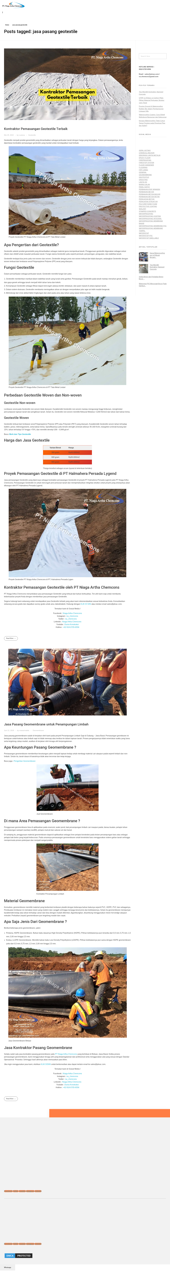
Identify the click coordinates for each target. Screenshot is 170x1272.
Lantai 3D (143, 182)
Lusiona (22, 135)
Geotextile (32, 135)
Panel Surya (144, 187)
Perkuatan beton (146, 199)
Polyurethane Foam (148, 204)
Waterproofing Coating (150, 216)
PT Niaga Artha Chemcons (66, 1054)
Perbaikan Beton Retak (149, 197)
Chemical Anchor (146, 153)
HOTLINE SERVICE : (147, 67)
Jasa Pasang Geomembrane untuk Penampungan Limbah (46, 724)
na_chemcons (72, 616)
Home (7, 25)
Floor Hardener (146, 165)
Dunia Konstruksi (72, 624)
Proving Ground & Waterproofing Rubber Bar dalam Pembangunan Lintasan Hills (151, 108)
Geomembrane (38, 730)
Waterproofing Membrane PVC (153, 226)
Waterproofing (146, 214)
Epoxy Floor (144, 158)
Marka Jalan (144, 184)
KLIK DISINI (46, 1064)
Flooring (143, 167)
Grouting (143, 180)
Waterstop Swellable (149, 238)
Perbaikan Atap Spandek (149, 189)
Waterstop (144, 233)
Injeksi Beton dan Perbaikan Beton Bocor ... (151, 278)
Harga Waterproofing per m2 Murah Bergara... (157, 255)
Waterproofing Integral (150, 219)
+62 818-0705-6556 (71, 627)
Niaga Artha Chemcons (72, 613)
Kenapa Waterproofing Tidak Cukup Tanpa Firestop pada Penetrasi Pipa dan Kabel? (152, 123)
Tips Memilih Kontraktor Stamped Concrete (157, 267)
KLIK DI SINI (86, 604)
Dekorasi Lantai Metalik (149, 155)
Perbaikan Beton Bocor (149, 194)
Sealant (142, 209)
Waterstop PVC (146, 236)
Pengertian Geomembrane (25, 761)
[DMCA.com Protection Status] (85, 1256)
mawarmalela (24, 730)
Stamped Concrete (147, 211)
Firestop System (146, 163)
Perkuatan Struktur (148, 201)
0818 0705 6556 (145, 69)
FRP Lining (143, 170)
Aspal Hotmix (145, 150)
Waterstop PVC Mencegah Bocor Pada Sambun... (153, 285)
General (143, 172)
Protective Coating (148, 206)
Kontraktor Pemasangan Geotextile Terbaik (36, 129)
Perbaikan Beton (146, 192)
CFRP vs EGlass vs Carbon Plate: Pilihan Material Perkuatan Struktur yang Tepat (151, 100)
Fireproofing (145, 160)
